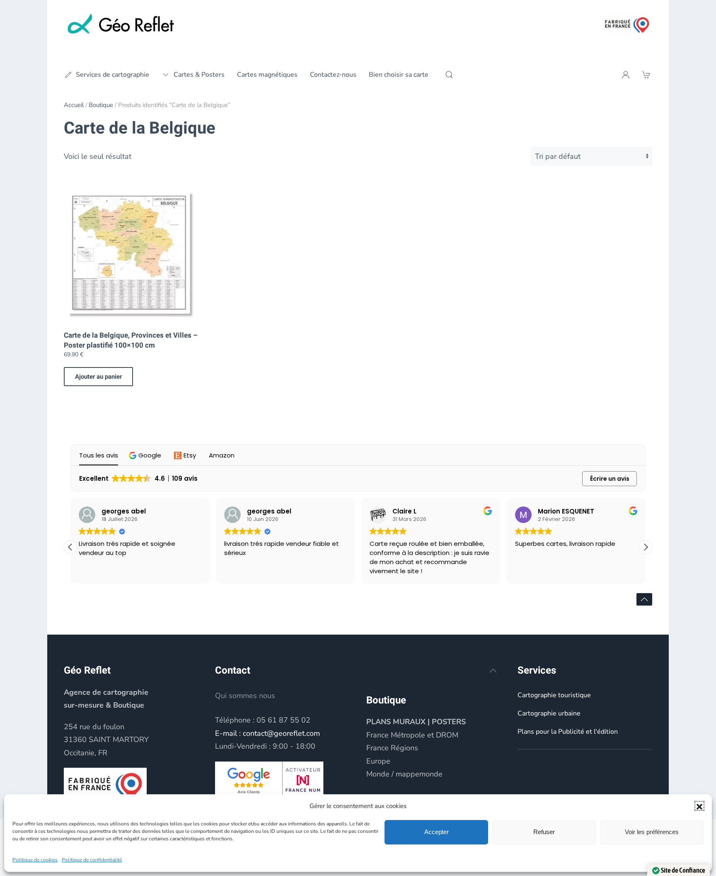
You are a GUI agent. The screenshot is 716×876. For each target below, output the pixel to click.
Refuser (544, 831)
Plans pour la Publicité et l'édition (568, 731)
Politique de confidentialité (92, 860)
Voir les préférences (652, 831)
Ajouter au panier (98, 376)
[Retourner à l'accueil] (122, 24)
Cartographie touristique (554, 695)
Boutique (101, 105)
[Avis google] (248, 779)
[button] (699, 806)
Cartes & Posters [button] (199, 74)
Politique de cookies (35, 860)
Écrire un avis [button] (609, 478)
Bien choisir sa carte (398, 74)
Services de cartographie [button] (112, 74)
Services (537, 670)
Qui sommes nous (245, 696)
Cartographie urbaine (549, 713)
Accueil (74, 105)
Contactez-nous (333, 74)
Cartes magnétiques (267, 74)
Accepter (436, 831)
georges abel (124, 511)
